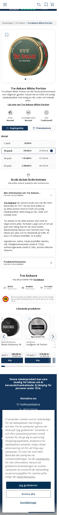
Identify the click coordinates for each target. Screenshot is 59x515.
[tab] (25, 79)
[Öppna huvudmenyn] (4, 11)
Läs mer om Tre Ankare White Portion (28, 104)
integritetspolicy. (26, 477)
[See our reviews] (28, 17)
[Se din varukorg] (52, 11)
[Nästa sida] (53, 336)
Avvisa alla (28, 494)
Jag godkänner (28, 485)
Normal (28, 120)
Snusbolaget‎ (7, 23)
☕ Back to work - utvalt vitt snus (27, 3)
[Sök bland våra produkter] (40, 11)
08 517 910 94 (30, 409)
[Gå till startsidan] (19, 10)
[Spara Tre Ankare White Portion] (7, 35)
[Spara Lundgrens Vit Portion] (29, 318)
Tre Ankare (10, 202)
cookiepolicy (43, 459)
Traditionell (46, 120)
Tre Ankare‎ (20, 23)
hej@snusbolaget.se (30, 404)
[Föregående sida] (4, 336)
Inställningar (28, 502)
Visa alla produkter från (28, 279)
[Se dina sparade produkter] (46, 11)
